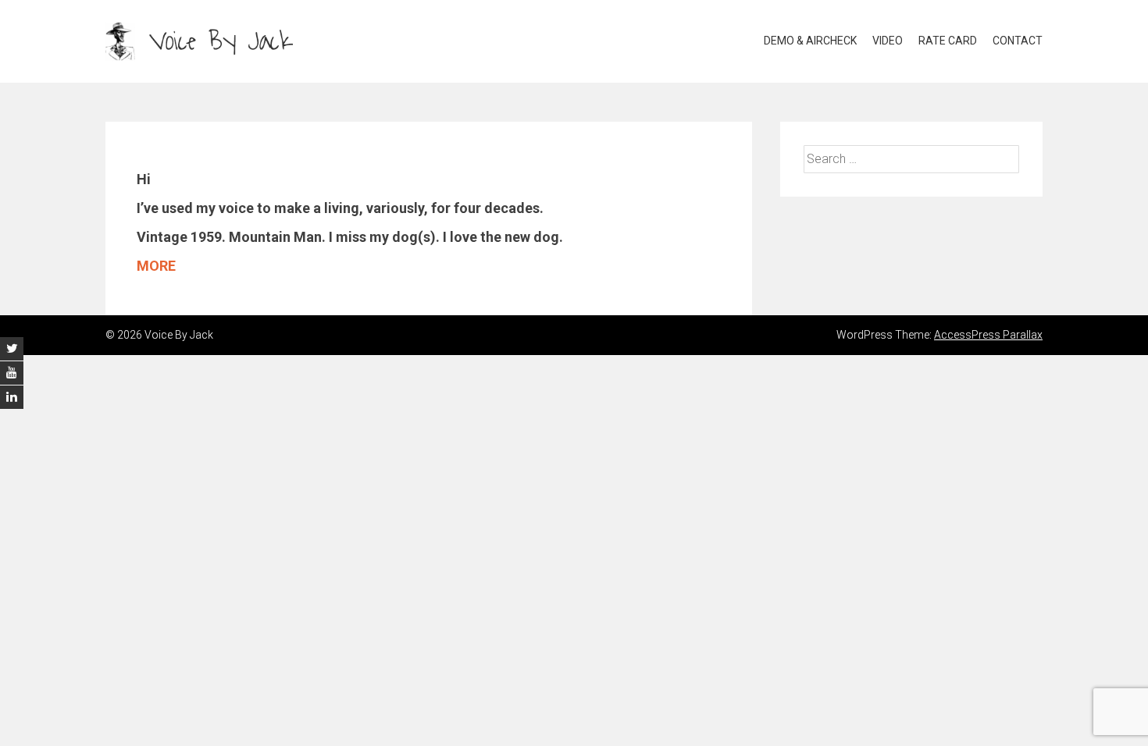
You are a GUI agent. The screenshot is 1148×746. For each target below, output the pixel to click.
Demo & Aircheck (810, 40)
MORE (156, 266)
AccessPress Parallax (988, 335)
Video (887, 40)
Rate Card (947, 40)
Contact (1018, 40)
